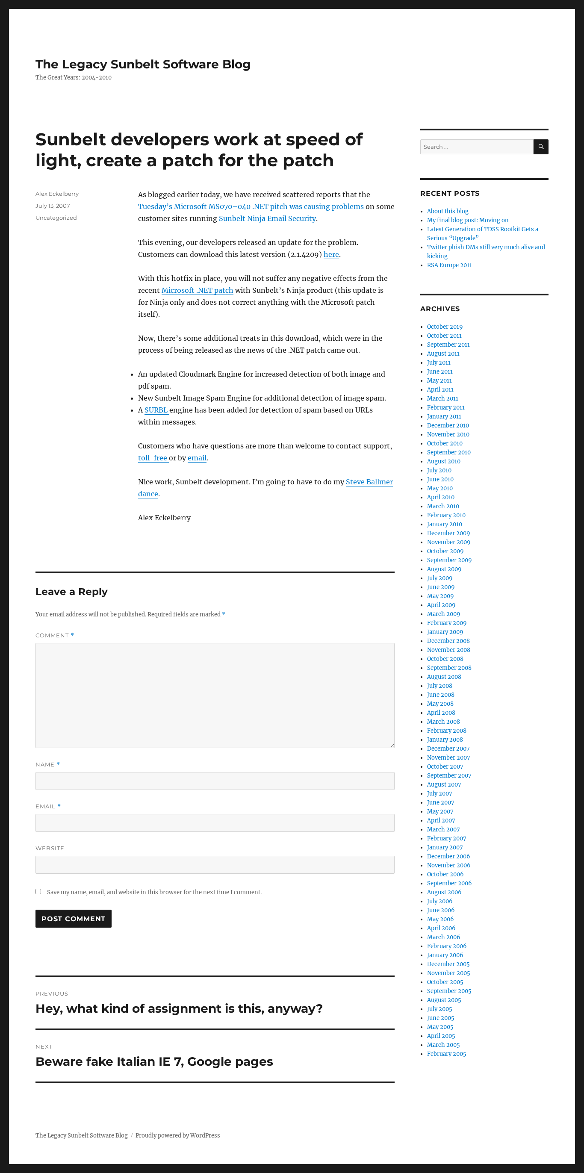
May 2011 (439, 380)
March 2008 (443, 721)
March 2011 (442, 398)
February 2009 (447, 623)
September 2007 (449, 775)
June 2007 (440, 802)
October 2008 (445, 659)
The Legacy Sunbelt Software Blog (143, 64)
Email (48, 806)
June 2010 (440, 479)
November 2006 (449, 865)
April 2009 (441, 605)
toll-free (153, 458)
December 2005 (448, 964)
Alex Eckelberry (57, 193)
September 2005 (449, 991)
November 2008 (448, 650)
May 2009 (440, 596)
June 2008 (440, 694)
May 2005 (440, 1027)
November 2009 (449, 542)
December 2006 (448, 856)
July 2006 (440, 901)
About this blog (448, 211)
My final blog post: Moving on (468, 220)
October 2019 (445, 326)
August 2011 (443, 353)
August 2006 (444, 892)
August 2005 (444, 1000)
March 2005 (443, 1045)
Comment (54, 635)
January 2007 (445, 847)
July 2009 (440, 578)
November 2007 (448, 757)
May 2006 (440, 919)
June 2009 (441, 587)
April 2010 (440, 497)
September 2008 (449, 668)
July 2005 (439, 1009)
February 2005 (446, 1054)
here (331, 254)
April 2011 (440, 389)
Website (50, 848)
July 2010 (439, 470)
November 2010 (448, 434)
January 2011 (444, 416)
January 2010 (444, 524)
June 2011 (440, 371)
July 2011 (439, 362)
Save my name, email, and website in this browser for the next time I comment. (154, 892)
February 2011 (446, 407)
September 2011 (448, 344)
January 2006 (445, 955)
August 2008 (444, 677)
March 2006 (443, 937)
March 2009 (443, 614)
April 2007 (441, 820)
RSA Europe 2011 (449, 265)
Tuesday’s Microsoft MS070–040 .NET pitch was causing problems (252, 206)
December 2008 (448, 641)
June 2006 (441, 910)
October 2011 (444, 335)
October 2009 (445, 551)
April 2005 (441, 1036)
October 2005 (445, 982)
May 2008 (440, 703)
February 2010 (446, 515)
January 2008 (445, 739)
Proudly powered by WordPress (178, 1135)
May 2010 (440, 488)
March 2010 (443, 506)
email (197, 458)
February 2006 (447, 946)
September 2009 (449, 560)
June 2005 (440, 1018)
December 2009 (448, 533)
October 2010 (445, 443)
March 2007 (443, 829)
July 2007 (439, 793)
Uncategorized (56, 217)
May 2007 (440, 811)
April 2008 (441, 712)
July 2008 (439, 686)
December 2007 (448, 748)
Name (47, 764)
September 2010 (449, 452)
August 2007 (444, 784)
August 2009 (444, 569)
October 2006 (445, 874)
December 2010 (448, 425)
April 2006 (441, 928)
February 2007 (446, 838)
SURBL (157, 410)
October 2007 (445, 766)
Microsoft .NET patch (197, 290)
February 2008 (446, 730)
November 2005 (448, 973)
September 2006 (449, 883)
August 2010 (443, 461)
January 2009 (445, 632)
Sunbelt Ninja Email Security (267, 218)
